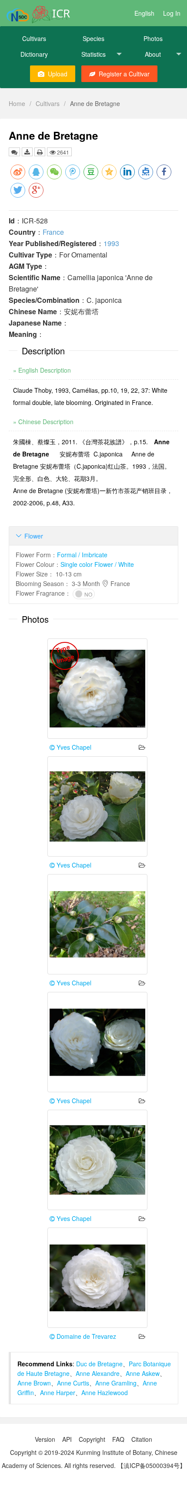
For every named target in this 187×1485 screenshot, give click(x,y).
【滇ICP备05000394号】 (151, 1465)
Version (45, 1439)
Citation (141, 1439)
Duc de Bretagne (99, 1363)
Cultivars (34, 38)
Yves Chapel (73, 747)
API (67, 1439)
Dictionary (34, 54)
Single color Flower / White (97, 564)
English (144, 13)
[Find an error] (14, 151)
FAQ (118, 1439)
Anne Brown (34, 1383)
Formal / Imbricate (82, 554)
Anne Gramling (116, 1383)
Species (93, 38)
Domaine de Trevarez (85, 1336)
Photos (153, 38)
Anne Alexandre (98, 1373)
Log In (171, 13)
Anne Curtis (73, 1383)
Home (17, 103)
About (153, 54)
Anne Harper (57, 1392)
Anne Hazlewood (104, 1392)
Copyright (92, 1439)
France (53, 232)
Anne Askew (143, 1373)
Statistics (93, 54)
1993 (111, 243)
